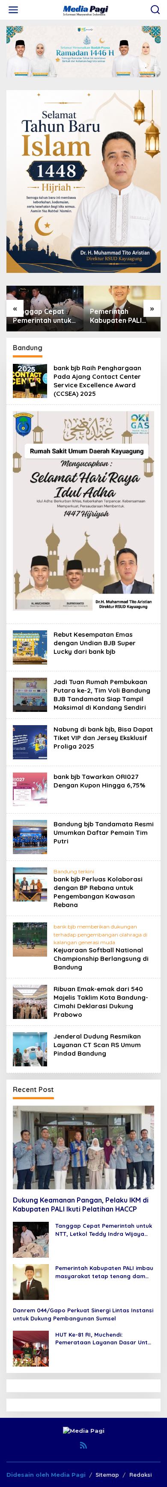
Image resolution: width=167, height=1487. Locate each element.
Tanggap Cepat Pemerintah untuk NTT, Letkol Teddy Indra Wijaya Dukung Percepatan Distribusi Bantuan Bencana (103, 1229)
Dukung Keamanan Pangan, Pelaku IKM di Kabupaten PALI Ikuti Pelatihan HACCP (81, 1204)
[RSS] (83, 1445)
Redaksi (140, 1474)
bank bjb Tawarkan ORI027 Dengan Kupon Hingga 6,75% (99, 781)
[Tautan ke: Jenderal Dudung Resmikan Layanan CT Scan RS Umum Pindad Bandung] (30, 1049)
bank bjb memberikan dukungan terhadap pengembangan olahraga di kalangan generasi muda (100, 934)
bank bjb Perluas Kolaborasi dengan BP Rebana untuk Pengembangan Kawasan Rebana (98, 892)
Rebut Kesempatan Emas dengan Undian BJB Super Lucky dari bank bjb (95, 643)
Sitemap (107, 1474)
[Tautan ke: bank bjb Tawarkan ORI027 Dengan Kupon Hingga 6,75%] (30, 789)
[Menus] (13, 10)
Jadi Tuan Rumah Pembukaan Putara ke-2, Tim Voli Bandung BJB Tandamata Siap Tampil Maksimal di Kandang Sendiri (102, 694)
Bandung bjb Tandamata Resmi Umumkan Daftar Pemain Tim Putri (104, 832)
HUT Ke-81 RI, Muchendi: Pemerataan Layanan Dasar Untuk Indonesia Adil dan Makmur (104, 1338)
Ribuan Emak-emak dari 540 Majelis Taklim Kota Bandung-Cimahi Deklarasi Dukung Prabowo (101, 1002)
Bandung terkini (74, 871)
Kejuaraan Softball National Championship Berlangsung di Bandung (101, 958)
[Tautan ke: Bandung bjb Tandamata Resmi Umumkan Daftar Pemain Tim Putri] (30, 836)
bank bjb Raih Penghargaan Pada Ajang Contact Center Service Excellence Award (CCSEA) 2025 (97, 381)
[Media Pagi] (85, 9)
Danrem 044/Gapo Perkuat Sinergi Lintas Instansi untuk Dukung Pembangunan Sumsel (83, 1314)
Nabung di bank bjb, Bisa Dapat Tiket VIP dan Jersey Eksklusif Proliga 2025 (103, 737)
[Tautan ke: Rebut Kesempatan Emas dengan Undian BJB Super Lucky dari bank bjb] (30, 647)
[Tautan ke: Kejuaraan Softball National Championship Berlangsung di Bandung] (30, 939)
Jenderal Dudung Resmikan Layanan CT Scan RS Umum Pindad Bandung (97, 1044)
